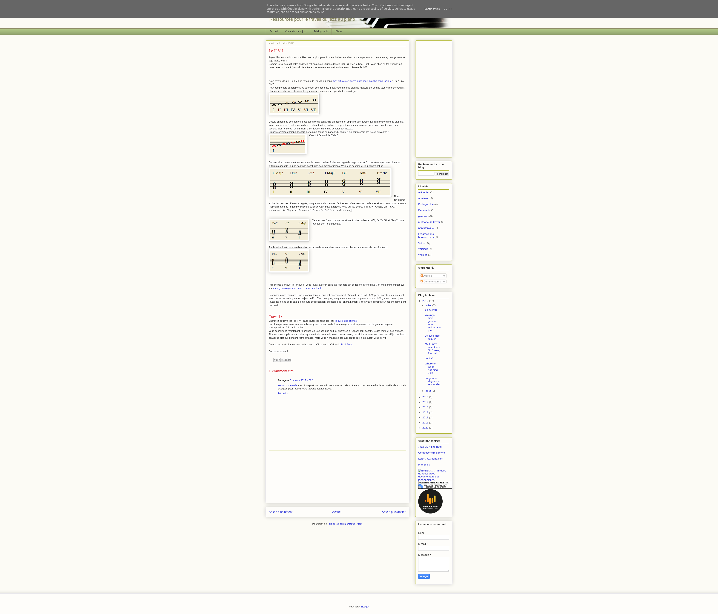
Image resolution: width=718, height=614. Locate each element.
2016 (425, 407)
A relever (423, 198)
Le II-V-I (429, 358)
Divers (338, 31)
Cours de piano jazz (296, 31)
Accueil (274, 31)
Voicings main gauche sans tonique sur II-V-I (433, 322)
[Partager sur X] (282, 360)
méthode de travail (429, 221)
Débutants (424, 210)
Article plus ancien (394, 512)
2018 (425, 417)
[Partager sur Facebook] (286, 360)
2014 (425, 402)
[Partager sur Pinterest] (289, 360)
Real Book (346, 344)
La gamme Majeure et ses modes (433, 381)
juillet (429, 305)
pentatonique (426, 227)
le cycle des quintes (346, 320)
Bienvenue (431, 309)
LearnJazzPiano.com (430, 458)
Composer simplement (431, 452)
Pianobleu (424, 464)
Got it (448, 8)
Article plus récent (280, 512)
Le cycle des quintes (432, 337)
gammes (423, 216)
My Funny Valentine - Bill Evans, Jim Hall (432, 348)
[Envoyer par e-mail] (275, 360)
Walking (422, 254)
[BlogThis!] (279, 360)
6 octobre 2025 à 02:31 (302, 380)
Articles (427, 275)
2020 (425, 427)
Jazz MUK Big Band (430, 446)
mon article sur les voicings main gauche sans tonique (362, 81)
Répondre (283, 393)
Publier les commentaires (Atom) (345, 523)
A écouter (423, 192)
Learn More (432, 8)
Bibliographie (321, 31)
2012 (425, 300)
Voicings (423, 248)
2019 (425, 422)
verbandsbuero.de (287, 385)
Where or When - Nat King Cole (431, 368)
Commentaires (432, 281)
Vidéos (422, 243)
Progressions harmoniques (426, 235)
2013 (425, 397)
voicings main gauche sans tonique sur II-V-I (297, 288)
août (429, 390)
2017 (425, 412)
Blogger (364, 606)
